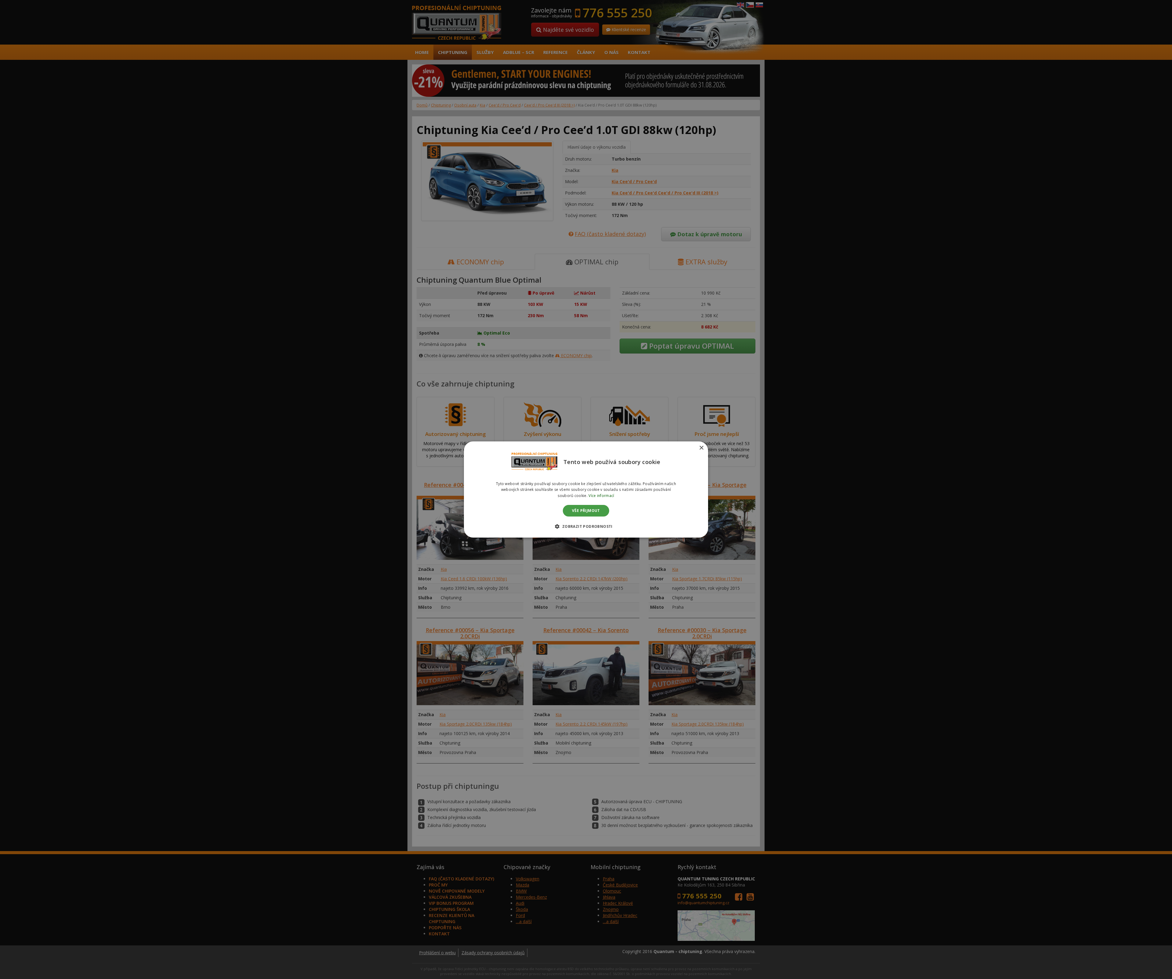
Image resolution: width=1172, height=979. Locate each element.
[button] (585, 526)
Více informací (601, 495)
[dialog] (586, 489)
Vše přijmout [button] (586, 510)
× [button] (701, 448)
